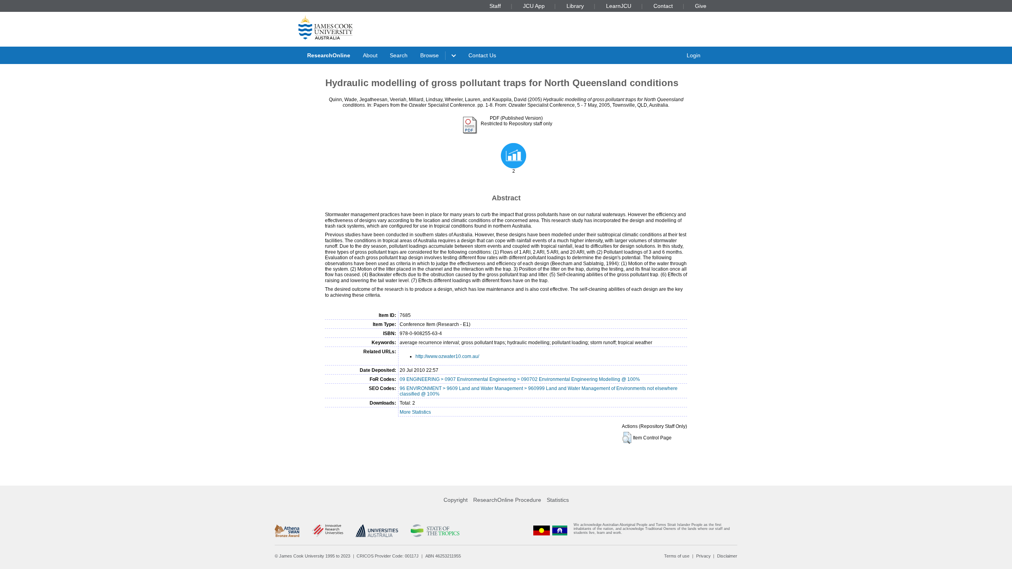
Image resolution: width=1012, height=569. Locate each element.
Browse (429, 55)
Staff (495, 6)
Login (693, 55)
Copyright (456, 500)
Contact (663, 6)
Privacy (703, 556)
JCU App (534, 6)
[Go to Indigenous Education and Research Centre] (541, 530)
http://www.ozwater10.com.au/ (447, 356)
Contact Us (482, 55)
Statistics (558, 500)
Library (575, 6)
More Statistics (415, 412)
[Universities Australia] (377, 530)
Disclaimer (727, 556)
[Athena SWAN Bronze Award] (287, 530)
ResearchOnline (328, 55)
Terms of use (676, 556)
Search (399, 55)
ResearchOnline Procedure (507, 500)
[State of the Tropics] (435, 530)
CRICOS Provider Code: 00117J (388, 556)
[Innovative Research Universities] (327, 530)
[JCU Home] (325, 27)
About (370, 55)
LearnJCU (618, 6)
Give (700, 6)
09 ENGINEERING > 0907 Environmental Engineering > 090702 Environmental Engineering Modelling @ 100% (520, 379)
